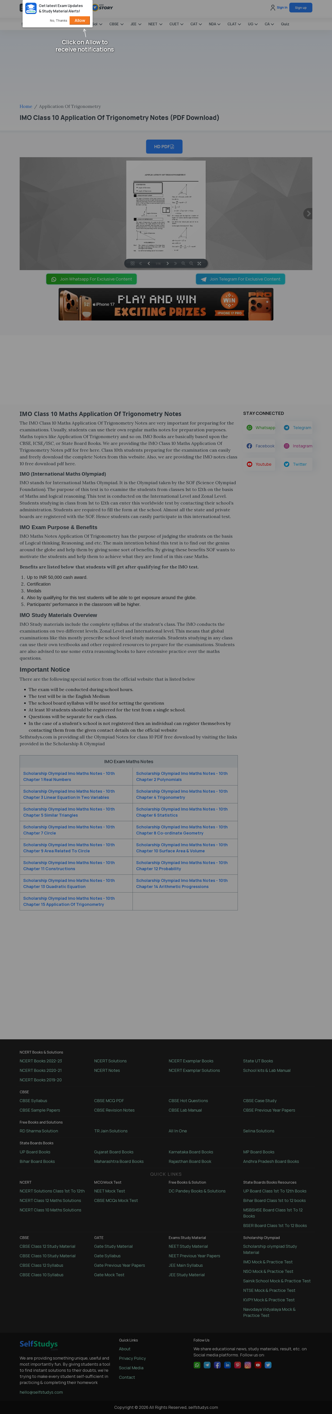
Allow (80, 20)
